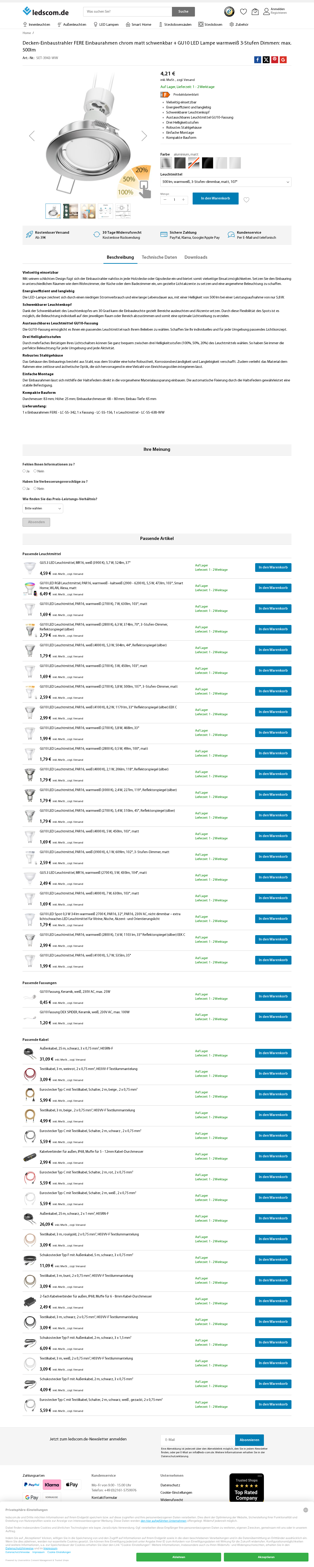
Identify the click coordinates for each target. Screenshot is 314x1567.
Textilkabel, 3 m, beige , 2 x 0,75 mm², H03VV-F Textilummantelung (87, 1110)
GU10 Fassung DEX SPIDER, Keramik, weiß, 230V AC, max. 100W (85, 1012)
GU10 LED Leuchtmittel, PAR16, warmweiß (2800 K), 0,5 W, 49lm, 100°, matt (94, 749)
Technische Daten (159, 257)
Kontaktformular (104, 1498)
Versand (189, 80)
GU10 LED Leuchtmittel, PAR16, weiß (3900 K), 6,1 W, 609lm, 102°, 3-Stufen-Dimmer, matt (104, 852)
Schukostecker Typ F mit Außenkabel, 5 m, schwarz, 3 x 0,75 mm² (86, 1255)
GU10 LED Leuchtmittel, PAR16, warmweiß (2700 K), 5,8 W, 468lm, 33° (89, 728)
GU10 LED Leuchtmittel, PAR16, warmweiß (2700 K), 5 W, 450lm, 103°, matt (93, 666)
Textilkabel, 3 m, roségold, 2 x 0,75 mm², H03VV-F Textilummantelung (89, 1234)
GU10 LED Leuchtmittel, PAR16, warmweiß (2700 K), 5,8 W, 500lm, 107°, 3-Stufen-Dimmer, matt (109, 687)
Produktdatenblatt (186, 95)
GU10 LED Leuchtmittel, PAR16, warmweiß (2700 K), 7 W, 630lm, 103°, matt (93, 604)
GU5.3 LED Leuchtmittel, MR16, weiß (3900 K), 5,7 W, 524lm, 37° (85, 563)
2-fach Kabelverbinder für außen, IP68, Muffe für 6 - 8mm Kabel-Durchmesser (96, 1296)
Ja (27, 471)
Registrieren (279, 13)
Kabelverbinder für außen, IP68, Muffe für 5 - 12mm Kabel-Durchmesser (91, 1152)
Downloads (196, 257)
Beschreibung (120, 257)
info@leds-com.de (203, 1452)
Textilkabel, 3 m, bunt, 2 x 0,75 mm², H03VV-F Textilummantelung (86, 1276)
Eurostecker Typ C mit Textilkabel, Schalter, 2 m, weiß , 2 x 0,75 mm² (88, 1193)
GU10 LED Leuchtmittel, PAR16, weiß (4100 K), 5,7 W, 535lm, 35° (85, 955)
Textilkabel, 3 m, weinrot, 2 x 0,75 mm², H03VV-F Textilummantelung (88, 1069)
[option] (166, 163)
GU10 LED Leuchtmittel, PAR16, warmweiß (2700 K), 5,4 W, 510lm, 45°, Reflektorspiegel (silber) (107, 811)
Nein (40, 471)
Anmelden (278, 9)
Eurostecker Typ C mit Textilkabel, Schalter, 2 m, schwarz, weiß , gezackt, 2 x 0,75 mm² (101, 1400)
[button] (32, 135)
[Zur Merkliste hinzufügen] (246, 198)
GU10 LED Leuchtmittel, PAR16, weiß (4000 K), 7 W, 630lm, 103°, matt (89, 893)
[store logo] (46, 10)
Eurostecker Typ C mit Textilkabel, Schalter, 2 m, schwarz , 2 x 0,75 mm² (90, 1131)
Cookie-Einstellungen (176, 1493)
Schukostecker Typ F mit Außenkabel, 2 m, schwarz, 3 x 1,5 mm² (85, 1338)
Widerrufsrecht (171, 1500)
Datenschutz (170, 1485)
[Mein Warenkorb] (255, 11)
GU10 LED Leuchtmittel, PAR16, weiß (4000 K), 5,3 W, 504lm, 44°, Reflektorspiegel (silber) (103, 645)
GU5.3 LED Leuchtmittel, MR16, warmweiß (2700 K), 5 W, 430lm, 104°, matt (93, 873)
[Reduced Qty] (165, 200)
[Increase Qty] (183, 200)
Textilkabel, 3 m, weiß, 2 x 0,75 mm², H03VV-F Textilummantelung (86, 1358)
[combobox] (127, 12)
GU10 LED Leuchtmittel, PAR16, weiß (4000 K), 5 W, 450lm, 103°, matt (89, 831)
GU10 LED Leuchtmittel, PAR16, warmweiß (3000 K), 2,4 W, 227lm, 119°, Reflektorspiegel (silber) (108, 790)
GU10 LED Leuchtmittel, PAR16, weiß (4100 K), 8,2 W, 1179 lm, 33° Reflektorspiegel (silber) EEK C (108, 707)
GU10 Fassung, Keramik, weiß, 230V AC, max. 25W (75, 992)
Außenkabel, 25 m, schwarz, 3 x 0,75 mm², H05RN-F (76, 1048)
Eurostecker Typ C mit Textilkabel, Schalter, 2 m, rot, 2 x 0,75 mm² (86, 1172)
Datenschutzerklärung (174, 1456)
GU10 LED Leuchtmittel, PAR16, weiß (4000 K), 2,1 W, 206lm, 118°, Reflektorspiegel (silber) (104, 769)
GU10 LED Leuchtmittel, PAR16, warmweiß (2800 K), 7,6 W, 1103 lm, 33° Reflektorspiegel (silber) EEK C (112, 935)
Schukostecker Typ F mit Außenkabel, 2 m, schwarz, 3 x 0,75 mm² (86, 1379)
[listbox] (225, 164)
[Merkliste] (243, 11)
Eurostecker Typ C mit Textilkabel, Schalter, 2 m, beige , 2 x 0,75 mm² (88, 1090)
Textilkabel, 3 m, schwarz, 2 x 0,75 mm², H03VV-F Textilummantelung (89, 1317)
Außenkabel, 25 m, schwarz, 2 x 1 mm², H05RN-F (74, 1214)
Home (27, 33)
